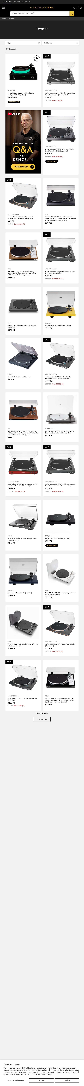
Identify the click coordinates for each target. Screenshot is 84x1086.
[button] (3, 7)
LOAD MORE (42, 719)
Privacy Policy (46, 1074)
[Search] (71, 13)
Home (4, 18)
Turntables (11, 18)
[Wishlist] (77, 8)
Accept (41, 1080)
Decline (67, 1080)
